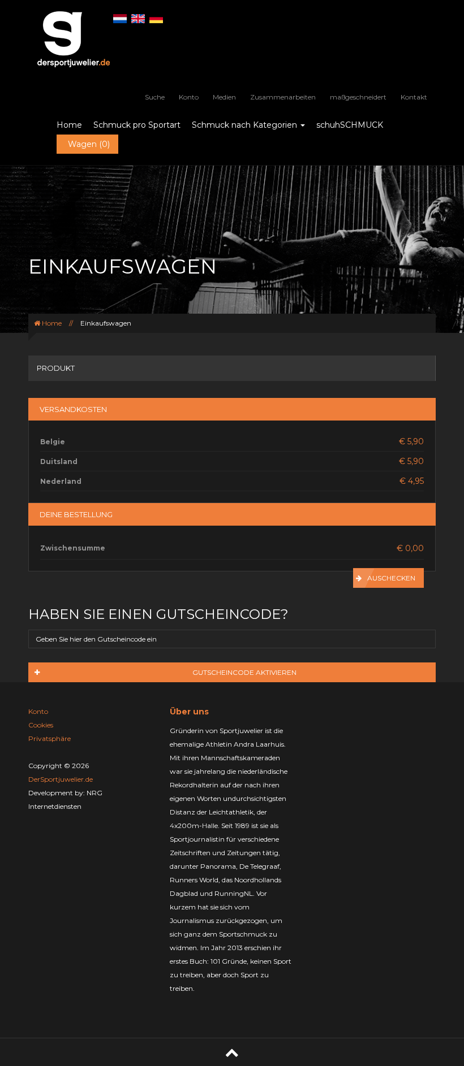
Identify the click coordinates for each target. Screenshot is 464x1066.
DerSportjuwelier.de (60, 779)
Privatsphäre (49, 738)
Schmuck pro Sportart (137, 125)
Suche (155, 97)
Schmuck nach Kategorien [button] (245, 125)
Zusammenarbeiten (283, 97)
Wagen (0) (89, 144)
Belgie (52, 441)
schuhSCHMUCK (349, 125)
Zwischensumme (72, 548)
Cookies (40, 725)
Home (69, 125)
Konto (189, 97)
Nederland (60, 481)
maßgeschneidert (358, 97)
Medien (224, 97)
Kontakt (414, 97)
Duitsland (59, 461)
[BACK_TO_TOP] (232, 1052)
